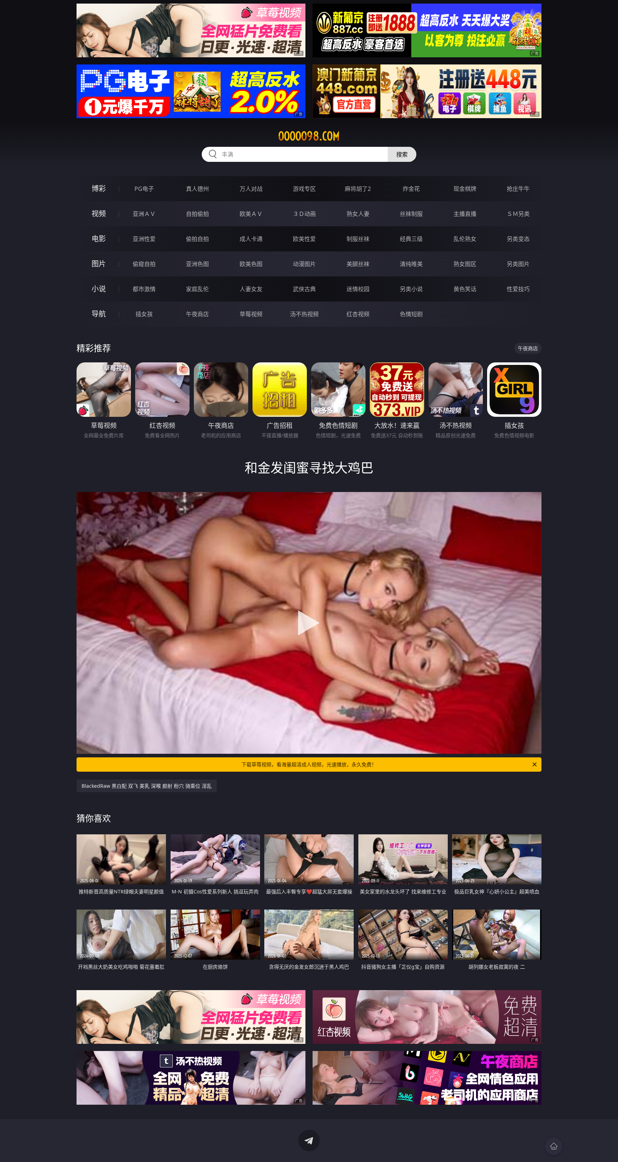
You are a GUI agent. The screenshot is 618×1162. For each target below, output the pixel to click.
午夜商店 (197, 314)
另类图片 (518, 264)
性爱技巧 (518, 289)
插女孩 (144, 314)
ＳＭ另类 (518, 214)
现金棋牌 (464, 189)
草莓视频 (251, 314)
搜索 (402, 154)
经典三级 (411, 239)
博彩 (99, 188)
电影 (99, 239)
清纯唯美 (411, 264)
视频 (99, 213)
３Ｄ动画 (304, 214)
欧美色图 (251, 264)
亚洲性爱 (144, 239)
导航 (99, 314)
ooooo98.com (309, 136)
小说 (99, 289)
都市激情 (144, 289)
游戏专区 (304, 189)
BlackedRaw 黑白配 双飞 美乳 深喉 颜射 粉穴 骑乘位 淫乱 (147, 785)
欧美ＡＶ (251, 214)
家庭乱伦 (197, 289)
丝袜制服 (411, 214)
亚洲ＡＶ (144, 214)
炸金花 (411, 189)
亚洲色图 (197, 264)
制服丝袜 (358, 239)
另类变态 (518, 239)
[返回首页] (553, 1146)
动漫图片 (304, 264)
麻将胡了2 (358, 189)
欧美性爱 (304, 239)
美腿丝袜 (358, 264)
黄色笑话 (464, 289)
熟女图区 (464, 264)
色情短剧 (411, 314)
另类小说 (411, 289)
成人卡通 (251, 239)
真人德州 (197, 189)
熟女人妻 (358, 214)
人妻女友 (251, 289)
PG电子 (144, 189)
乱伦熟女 (464, 239)
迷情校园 (358, 289)
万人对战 (251, 189)
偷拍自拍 (197, 239)
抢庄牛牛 (518, 189)
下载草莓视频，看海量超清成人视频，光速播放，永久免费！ (309, 764)
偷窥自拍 (144, 264)
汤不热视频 (304, 314)
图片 (99, 264)
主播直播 (464, 214)
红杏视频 (358, 314)
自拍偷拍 (197, 214)
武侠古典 (304, 289)
